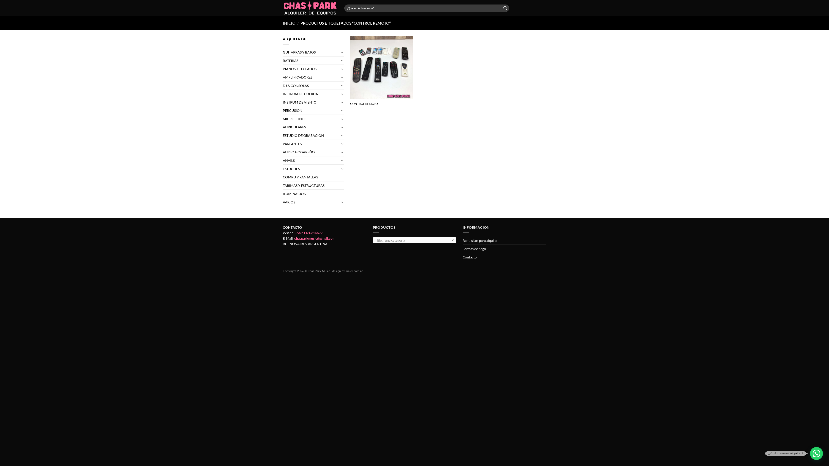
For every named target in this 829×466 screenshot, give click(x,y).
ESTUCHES (291, 169)
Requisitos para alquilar (480, 240)
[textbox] (413, 240)
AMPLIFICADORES (297, 77)
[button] (816, 453)
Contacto (470, 257)
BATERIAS (290, 60)
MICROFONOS (294, 119)
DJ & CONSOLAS (296, 85)
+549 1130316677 (309, 233)
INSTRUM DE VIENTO (299, 102)
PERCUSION (292, 110)
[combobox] (414, 240)
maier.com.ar (354, 271)
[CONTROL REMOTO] (381, 67)
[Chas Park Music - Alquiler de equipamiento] (310, 8)
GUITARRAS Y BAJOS (299, 52)
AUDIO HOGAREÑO (299, 152)
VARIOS (289, 202)
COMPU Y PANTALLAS (300, 177)
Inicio (289, 23)
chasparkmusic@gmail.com (314, 238)
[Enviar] (505, 8)
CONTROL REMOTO (364, 103)
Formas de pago (474, 249)
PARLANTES (292, 144)
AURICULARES (294, 127)
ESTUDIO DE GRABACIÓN (303, 135)
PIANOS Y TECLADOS (299, 69)
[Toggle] (342, 52)
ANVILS (289, 160)
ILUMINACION (294, 194)
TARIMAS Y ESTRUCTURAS (303, 185)
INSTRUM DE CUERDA (300, 94)
